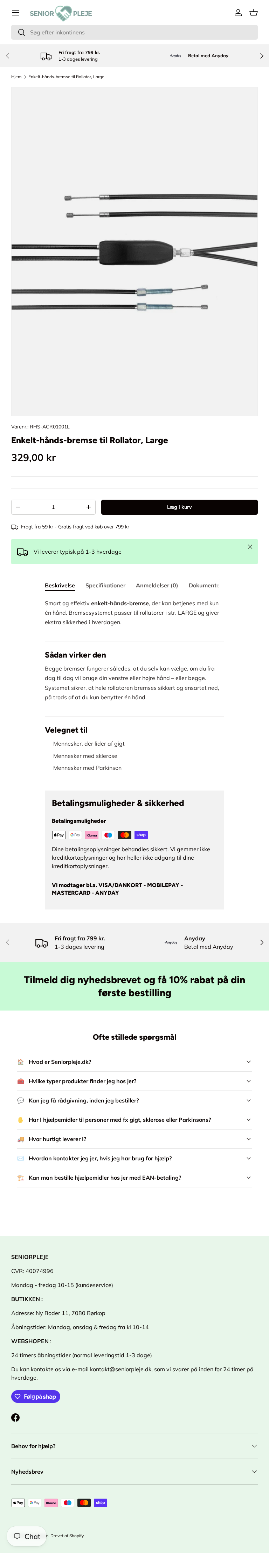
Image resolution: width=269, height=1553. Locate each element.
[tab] (60, 585)
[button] (253, 12)
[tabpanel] (134, 689)
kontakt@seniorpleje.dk (120, 1369)
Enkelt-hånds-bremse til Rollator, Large (66, 76)
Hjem (16, 76)
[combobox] (134, 32)
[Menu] (15, 12)
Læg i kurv (179, 507)
